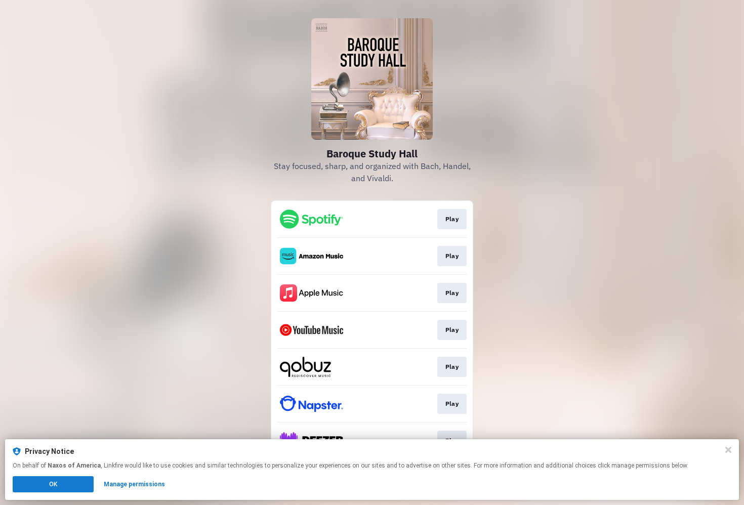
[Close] (728, 450)
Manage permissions (134, 484)
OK (53, 484)
